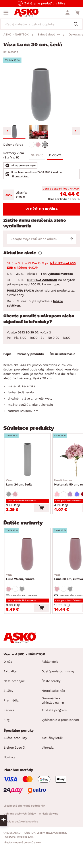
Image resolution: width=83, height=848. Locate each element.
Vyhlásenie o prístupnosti (60, 720)
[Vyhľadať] (77, 24)
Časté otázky (51, 681)
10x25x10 (37, 155)
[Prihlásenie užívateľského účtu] (67, 13)
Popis (7, 354)
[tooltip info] (40, 253)
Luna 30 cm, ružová (68, 577)
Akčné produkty (15, 738)
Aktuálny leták (52, 738)
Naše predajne (14, 681)
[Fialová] (70, 494)
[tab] (7, 354)
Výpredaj (48, 747)
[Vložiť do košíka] (41, 508)
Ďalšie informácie (62, 354)
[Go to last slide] (7, 131)
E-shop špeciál (14, 747)
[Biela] (31, 144)
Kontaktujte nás (53, 690)
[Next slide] (76, 131)
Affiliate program (54, 710)
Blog (7, 720)
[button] (14, 132)
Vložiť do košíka (41, 209)
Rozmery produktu (30, 354)
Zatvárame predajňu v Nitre (44, 3)
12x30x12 (55, 155)
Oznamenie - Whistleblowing (53, 700)
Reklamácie (50, 661)
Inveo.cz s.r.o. (25, 836)
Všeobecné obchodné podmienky (24, 805)
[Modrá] (76, 494)
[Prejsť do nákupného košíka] (77, 13)
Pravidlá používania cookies (21, 821)
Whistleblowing (48, 813)
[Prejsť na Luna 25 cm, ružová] (27, 554)
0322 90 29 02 (28, 332)
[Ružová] (38, 144)
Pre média (11, 700)
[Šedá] (45, 144)
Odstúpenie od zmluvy (58, 671)
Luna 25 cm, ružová (20, 577)
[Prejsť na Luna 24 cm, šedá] (27, 459)
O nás (8, 661)
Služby (8, 690)
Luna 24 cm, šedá (19, 482)
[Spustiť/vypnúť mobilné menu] (6, 13)
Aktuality (10, 671)
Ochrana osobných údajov (19, 813)
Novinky (9, 757)
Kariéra (9, 710)
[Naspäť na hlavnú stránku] (26, 13)
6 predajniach (20, 176)
